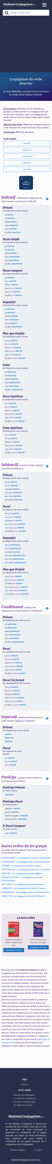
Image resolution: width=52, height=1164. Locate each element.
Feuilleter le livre (14, 950)
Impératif (27, 163)
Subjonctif (27, 150)
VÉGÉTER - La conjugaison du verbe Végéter (21, 873)
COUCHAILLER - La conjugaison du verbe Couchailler (25, 869)
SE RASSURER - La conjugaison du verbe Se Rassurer (25, 861)
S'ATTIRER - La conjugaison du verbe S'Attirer (22, 884)
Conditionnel (27, 156)
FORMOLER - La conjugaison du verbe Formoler (23, 888)
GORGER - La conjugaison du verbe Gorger (21, 865)
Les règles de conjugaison (24, 1098)
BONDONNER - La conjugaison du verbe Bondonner (25, 892)
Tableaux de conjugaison (24, 1095)
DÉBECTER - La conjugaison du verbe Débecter (23, 896)
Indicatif (27, 143)
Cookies (38, 1150)
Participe (27, 169)
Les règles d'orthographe (24, 1101)
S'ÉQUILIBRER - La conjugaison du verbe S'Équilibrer (26, 857)
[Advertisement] (26, 45)
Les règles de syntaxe (22, 1105)
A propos (25, 1084)
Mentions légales (17, 1150)
